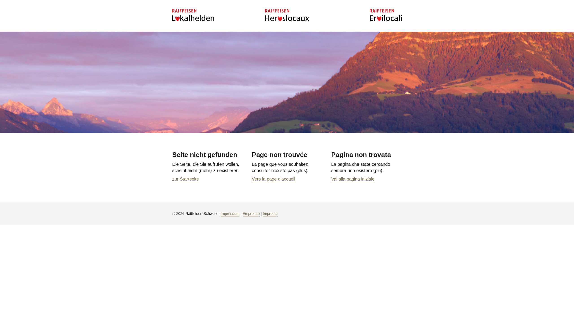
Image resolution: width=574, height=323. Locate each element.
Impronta (270, 214)
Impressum (230, 214)
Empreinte (251, 214)
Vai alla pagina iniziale (352, 179)
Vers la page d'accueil (273, 179)
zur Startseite (185, 179)
